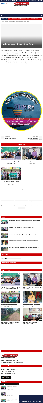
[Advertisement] (21, 10)
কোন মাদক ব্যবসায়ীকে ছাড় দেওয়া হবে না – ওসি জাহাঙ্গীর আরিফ (15, 18)
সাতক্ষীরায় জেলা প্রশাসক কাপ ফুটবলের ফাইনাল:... (12, 387)
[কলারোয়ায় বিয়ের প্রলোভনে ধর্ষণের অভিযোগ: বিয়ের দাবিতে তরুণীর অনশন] (4, 242)
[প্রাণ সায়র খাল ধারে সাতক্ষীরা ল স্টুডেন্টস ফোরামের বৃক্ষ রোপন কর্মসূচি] (11, 173)
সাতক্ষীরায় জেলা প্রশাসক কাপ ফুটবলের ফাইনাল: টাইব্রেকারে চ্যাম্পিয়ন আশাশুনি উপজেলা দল (24, 221)
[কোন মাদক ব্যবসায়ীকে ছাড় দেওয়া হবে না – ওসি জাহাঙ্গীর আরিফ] (32, 153)
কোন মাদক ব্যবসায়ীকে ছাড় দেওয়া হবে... (11, 393)
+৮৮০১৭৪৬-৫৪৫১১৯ (9, 371)
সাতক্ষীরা (4, 42)
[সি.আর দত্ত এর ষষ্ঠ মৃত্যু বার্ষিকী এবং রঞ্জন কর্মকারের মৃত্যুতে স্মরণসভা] (32, 314)
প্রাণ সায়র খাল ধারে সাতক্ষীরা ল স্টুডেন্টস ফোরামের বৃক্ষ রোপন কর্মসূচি (22, 234)
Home (2, 21)
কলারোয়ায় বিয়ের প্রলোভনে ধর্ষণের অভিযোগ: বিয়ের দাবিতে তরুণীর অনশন (23, 240)
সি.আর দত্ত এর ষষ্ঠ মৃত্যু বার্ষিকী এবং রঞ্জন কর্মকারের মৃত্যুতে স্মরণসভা (31, 323)
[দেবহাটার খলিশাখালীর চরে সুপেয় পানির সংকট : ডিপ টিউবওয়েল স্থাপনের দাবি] (4, 249)
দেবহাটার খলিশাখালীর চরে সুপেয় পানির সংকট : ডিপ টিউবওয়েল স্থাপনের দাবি (24, 247)
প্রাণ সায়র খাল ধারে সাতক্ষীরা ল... (12, 399)
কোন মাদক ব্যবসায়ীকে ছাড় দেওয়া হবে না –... (32, 162)
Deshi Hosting (38, 401)
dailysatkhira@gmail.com (10, 373)
